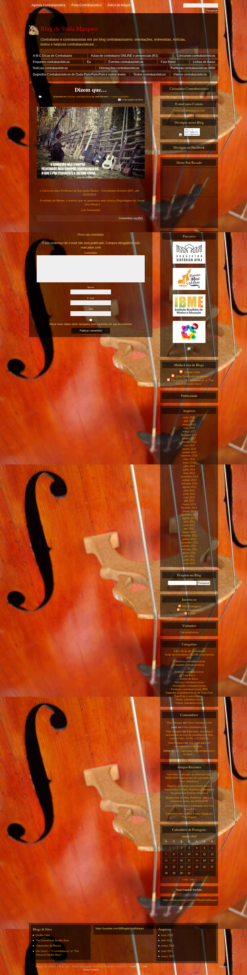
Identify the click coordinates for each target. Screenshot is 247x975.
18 (196, 860)
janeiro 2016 (189, 448)
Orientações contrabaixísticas (119, 68)
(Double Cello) (192, 372)
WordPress (135, 966)
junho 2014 (189, 469)
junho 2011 (189, 559)
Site (91, 309)
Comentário (90, 252)
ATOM (191, 613)
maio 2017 (189, 428)
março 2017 (189, 431)
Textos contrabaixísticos (149, 74)
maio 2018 (189, 417)
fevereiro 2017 (189, 435)
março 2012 (189, 532)
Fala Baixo (168, 61)
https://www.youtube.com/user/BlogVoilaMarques (190, 900)
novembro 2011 (189, 542)
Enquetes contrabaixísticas (51, 61)
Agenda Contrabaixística (48, 5)
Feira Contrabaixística (86, 5)
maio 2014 (189, 473)
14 (166, 860)
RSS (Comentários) (191, 610)
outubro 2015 (189, 452)
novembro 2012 (189, 514)
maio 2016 (189, 445)
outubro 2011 (189, 545)
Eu (89, 61)
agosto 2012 (189, 518)
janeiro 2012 (189, 539)
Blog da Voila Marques (69, 28)
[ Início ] (222, 966)
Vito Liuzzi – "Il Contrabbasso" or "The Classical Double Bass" (57, 953)
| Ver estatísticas (189, 632)
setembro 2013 (189, 483)
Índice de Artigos (119, 5)
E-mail (90, 298)
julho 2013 (189, 490)
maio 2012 (189, 525)
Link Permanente (90, 210)
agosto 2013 (189, 487)
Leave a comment (120, 96)
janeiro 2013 (189, 511)
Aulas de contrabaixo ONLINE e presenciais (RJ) (124, 55)
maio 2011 (189, 563)
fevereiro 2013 (189, 507)
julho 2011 (189, 556)
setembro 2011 (189, 549)
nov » (193, 879)
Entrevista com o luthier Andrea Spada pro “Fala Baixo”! (189, 815)
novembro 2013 (189, 476)
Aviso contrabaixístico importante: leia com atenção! (189, 807)
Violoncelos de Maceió (48, 945)
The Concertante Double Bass (52, 940)
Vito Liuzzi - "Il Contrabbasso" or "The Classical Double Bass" (192, 382)
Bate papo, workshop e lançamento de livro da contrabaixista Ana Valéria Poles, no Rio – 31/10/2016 (189, 735)
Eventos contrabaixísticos (125, 61)
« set (185, 879)
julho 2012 (189, 521)
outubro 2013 (189, 480)
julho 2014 (189, 466)
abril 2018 (189, 421)
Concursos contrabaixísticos (196, 55)
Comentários (131, 218)
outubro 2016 (189, 441)
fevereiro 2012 (189, 535)
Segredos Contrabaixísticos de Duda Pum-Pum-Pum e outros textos (79, 74)
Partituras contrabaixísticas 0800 (193, 68)
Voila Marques (174, 722)
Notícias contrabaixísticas (50, 68)
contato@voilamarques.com (189, 110)
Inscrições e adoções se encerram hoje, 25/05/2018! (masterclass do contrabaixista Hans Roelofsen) (189, 778)
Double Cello (43, 935)
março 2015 (189, 462)
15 (174, 860)
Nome (90, 287)
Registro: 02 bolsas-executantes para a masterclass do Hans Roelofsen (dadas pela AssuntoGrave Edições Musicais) (189, 789)
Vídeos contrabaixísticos (190, 74)
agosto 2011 (189, 552)
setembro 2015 (189, 455)
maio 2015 (189, 459)
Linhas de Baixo (204, 61)
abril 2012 (189, 528)
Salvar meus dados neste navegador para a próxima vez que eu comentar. (90, 324)
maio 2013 (189, 497)
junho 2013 (189, 494)
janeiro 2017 (189, 438)
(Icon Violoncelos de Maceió (191, 376)
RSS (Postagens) (191, 606)
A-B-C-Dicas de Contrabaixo (52, 55)
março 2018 (189, 424)
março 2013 (189, 504)
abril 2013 (189, 500)
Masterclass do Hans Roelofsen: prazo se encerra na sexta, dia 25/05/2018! (189, 799)
